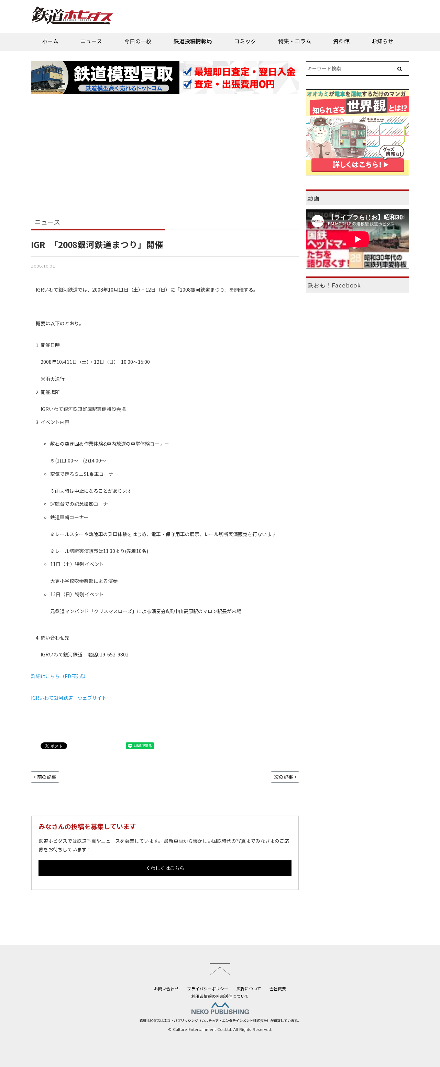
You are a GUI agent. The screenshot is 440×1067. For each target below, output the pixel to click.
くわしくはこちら (165, 867)
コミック (245, 41)
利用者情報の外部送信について (220, 996)
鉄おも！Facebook (334, 285)
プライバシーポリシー (207, 988)
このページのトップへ (220, 969)
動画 (313, 198)
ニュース (91, 41)
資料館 (341, 41)
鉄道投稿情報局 (193, 41)
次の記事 (283, 776)
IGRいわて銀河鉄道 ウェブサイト (69, 697)
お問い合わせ (166, 988)
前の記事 (46, 776)
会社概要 (278, 988)
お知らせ (383, 41)
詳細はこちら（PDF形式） (59, 676)
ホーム (50, 41)
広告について (248, 988)
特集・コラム (294, 41)
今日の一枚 (138, 41)
